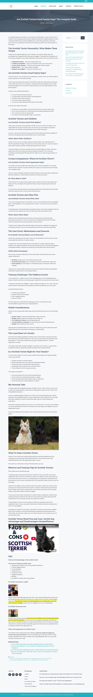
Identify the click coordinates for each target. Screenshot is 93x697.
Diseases (43, 6)
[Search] (83, 37)
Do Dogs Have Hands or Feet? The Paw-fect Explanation (55, 680)
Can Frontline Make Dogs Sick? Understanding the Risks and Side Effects (32, 644)
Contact (68, 6)
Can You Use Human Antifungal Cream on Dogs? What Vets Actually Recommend (35, 649)
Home (36, 6)
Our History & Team (30, 681)
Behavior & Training (71, 88)
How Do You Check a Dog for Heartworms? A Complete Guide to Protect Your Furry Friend (30, 658)
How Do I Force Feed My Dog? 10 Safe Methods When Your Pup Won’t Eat (74, 59)
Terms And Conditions (30, 686)
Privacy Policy (78, 6)
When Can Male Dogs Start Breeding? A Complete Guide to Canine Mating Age (74, 69)
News (26, 679)
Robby (51, 23)
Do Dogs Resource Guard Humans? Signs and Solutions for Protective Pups (75, 52)
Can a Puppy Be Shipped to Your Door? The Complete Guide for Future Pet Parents (29, 660)
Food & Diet (52, 6)
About (61, 6)
